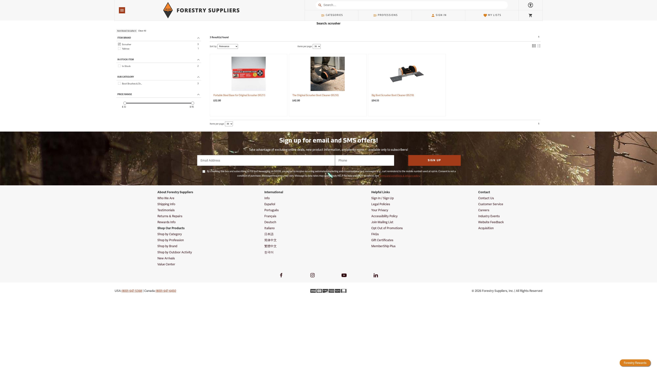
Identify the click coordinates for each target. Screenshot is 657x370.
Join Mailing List (382, 222)
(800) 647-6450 (166, 291)
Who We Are (165, 198)
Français (270, 216)
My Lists (494, 15)
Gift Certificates (382, 240)
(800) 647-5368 (131, 291)
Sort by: (213, 46)
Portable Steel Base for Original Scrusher (239, 95)
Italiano (269, 228)
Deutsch (270, 222)
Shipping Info (166, 204)
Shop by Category (169, 234)
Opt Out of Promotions (387, 228)
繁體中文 (270, 246)
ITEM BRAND (124, 37)
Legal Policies (380, 204)
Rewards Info (166, 222)
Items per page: (305, 46)
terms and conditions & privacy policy (399, 175)
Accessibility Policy (384, 216)
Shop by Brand (167, 246)
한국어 (269, 252)
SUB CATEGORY (125, 77)
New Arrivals (166, 258)
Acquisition (486, 228)
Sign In (441, 15)
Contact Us (486, 198)
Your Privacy (379, 210)
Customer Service (490, 204)
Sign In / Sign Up (382, 198)
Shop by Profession (170, 240)
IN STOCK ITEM (125, 59)
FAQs (375, 234)
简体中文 (270, 240)
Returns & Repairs (169, 216)
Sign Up (434, 160)
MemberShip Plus (383, 246)
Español (269, 204)
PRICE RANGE (124, 94)
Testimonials (166, 210)
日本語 (269, 234)
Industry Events (489, 216)
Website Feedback (491, 222)
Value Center (166, 264)
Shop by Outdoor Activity (174, 252)
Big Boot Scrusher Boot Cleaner (393, 95)
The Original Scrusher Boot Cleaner (315, 95)
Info (267, 198)
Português (271, 210)
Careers (483, 210)
